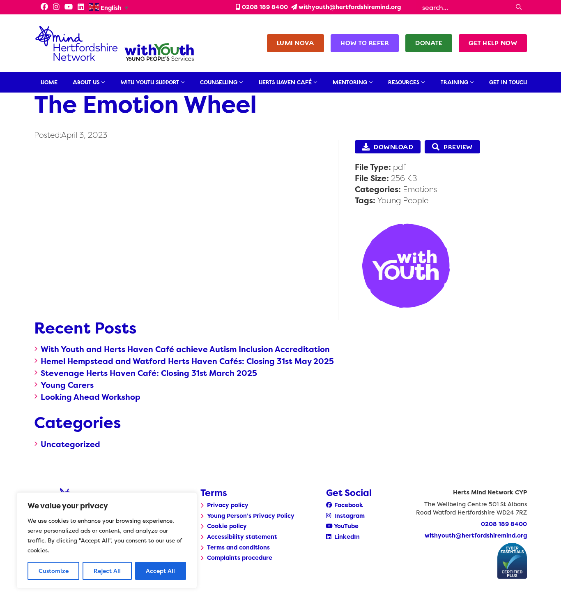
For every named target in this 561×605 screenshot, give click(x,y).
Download (393, 147)
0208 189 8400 (264, 7)
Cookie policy (227, 526)
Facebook (348, 505)
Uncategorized (70, 444)
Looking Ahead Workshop (90, 397)
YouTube (346, 526)
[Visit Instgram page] (56, 7)
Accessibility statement (242, 537)
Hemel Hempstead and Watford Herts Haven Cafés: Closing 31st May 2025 (187, 361)
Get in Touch (508, 82)
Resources (403, 82)
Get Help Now (493, 43)
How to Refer (364, 43)
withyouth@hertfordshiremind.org (349, 7)
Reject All (107, 571)
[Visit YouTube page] (68, 7)
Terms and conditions (238, 547)
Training (454, 82)
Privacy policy (227, 505)
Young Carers (67, 385)
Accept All (160, 571)
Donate (428, 43)
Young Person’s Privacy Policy (250, 516)
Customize (54, 571)
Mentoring (350, 82)
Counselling (218, 82)
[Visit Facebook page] (42, 7)
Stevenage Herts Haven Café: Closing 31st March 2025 (149, 373)
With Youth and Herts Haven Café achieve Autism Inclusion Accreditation (185, 349)
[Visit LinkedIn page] (81, 7)
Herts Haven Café (285, 82)
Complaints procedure (239, 558)
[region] (106, 540)
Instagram (349, 516)
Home (49, 82)
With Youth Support (150, 82)
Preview (458, 147)
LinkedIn (346, 537)
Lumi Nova (296, 43)
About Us (86, 82)
